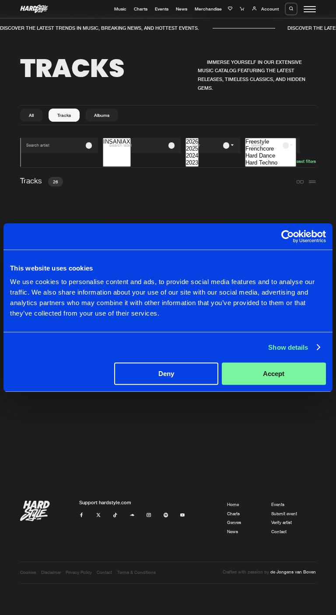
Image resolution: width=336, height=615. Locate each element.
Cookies (28, 572)
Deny (166, 373)
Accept (273, 373)
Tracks (64, 115)
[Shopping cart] (243, 8)
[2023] (192, 162)
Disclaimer (51, 572)
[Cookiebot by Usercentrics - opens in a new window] (287, 236)
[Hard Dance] (270, 155)
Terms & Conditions (136, 572)
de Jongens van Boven (293, 571)
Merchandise (208, 8)
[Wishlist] (231, 8)
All (31, 115)
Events (161, 8)
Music (120, 8)
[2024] (192, 155)
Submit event (284, 513)
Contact (279, 531)
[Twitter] (98, 515)
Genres (234, 522)
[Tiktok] (115, 515)
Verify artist (281, 522)
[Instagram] (149, 515)
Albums (101, 115)
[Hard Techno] (270, 162)
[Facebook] (81, 515)
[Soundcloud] (132, 515)
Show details (288, 347)
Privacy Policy (79, 572)
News (181, 8)
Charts (140, 8)
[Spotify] (166, 515)
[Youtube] (182, 515)
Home (233, 504)
